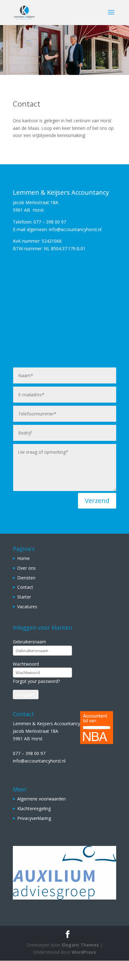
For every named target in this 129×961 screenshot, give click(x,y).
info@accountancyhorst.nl (39, 761)
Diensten (26, 578)
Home (23, 558)
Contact (25, 587)
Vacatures (27, 607)
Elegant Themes (80, 945)
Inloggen (26, 694)
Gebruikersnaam (29, 642)
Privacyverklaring (34, 818)
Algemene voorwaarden (41, 799)
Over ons (26, 568)
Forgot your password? (36, 681)
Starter (24, 597)
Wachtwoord (26, 664)
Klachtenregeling (34, 808)
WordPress (84, 952)
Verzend (97, 500)
